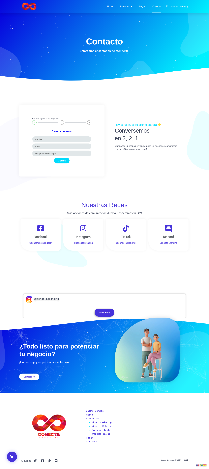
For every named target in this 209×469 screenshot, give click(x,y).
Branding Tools (101, 430)
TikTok (126, 237)
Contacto (156, 6)
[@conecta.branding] (29, 299)
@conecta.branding (46, 298)
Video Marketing (102, 422)
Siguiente (62, 160)
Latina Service (95, 411)
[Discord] (168, 228)
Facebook (40, 237)
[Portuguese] (201, 464)
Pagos (142, 6)
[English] (197, 464)
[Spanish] (205, 464)
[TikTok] (125, 228)
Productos (125, 6)
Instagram (83, 237)
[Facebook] (40, 228)
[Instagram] (83, 228)
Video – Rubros (101, 426)
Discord (168, 237)
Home (110, 6)
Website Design (101, 434)
